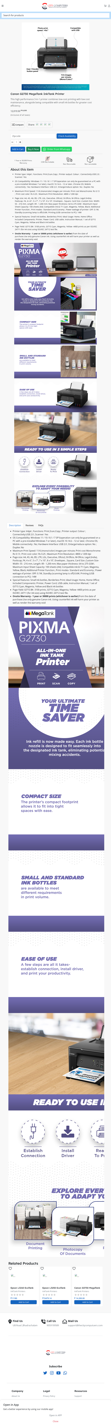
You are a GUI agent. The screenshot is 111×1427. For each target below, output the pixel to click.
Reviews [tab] (30, 525)
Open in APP (55, 1415)
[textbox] (55, 15)
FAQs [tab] (40, 525)
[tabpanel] (55, 893)
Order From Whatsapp (58, 149)
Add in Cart (18, 149)
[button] (98, 1286)
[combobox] (55, 15)
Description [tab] (15, 525)
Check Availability (67, 136)
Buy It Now (33, 149)
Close (55, 1421)
